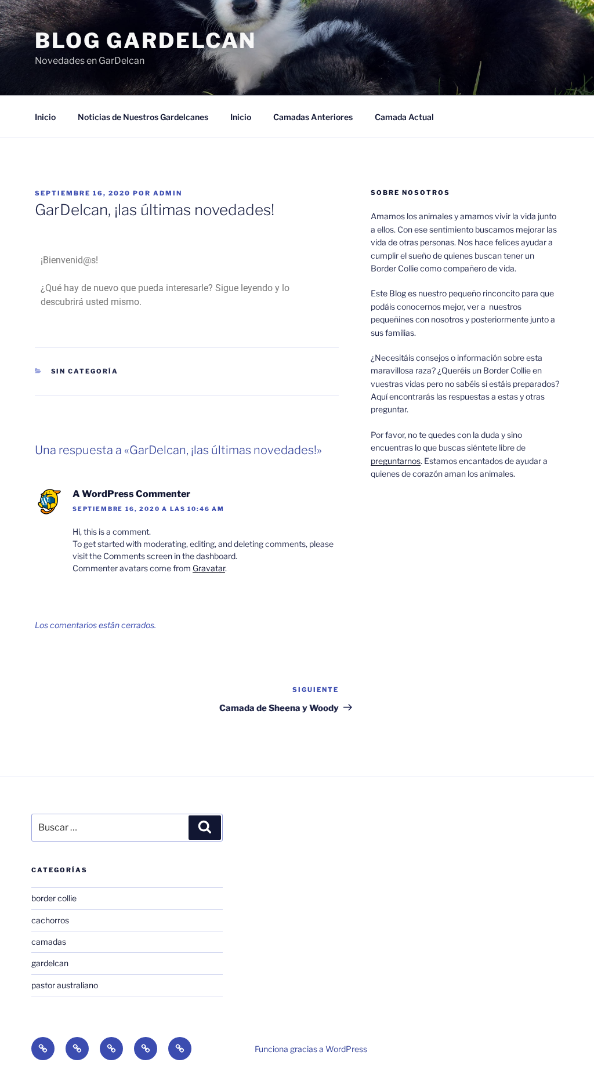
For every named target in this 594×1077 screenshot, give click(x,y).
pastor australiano (64, 985)
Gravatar (209, 568)
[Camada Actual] (179, 1048)
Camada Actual (404, 117)
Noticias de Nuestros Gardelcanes (143, 117)
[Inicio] (43, 1048)
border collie (54, 898)
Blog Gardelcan (145, 40)
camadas (48, 942)
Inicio (45, 117)
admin (167, 193)
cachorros (50, 920)
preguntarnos (396, 461)
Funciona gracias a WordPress (311, 1049)
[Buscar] (205, 827)
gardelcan (49, 963)
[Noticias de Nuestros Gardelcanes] (77, 1048)
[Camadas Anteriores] (145, 1048)
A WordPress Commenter (131, 493)
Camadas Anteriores (313, 117)
